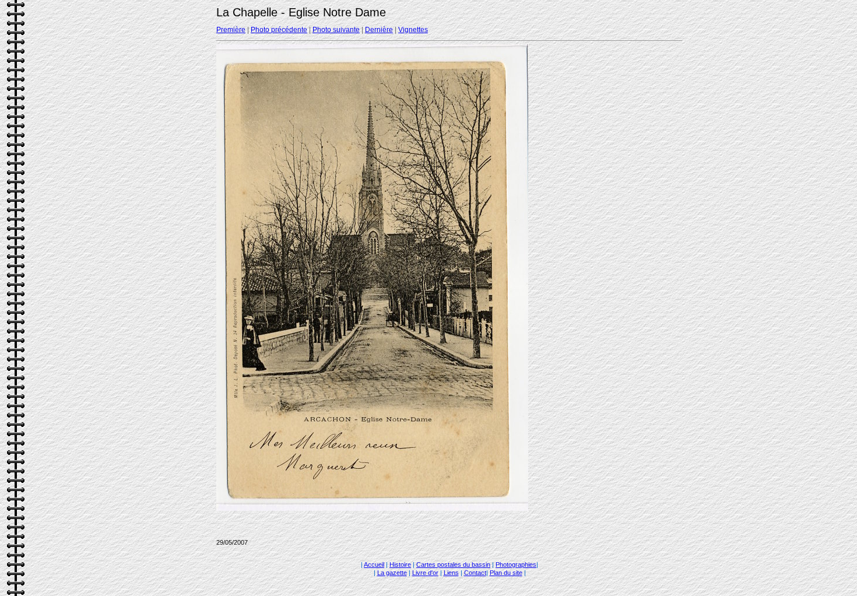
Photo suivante (336, 30)
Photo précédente (279, 30)
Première (230, 30)
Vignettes (413, 30)
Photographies (516, 564)
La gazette (392, 572)
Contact (475, 572)
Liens (451, 572)
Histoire (400, 564)
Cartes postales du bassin (453, 564)
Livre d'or (425, 572)
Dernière (379, 30)
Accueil (374, 564)
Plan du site (506, 572)
